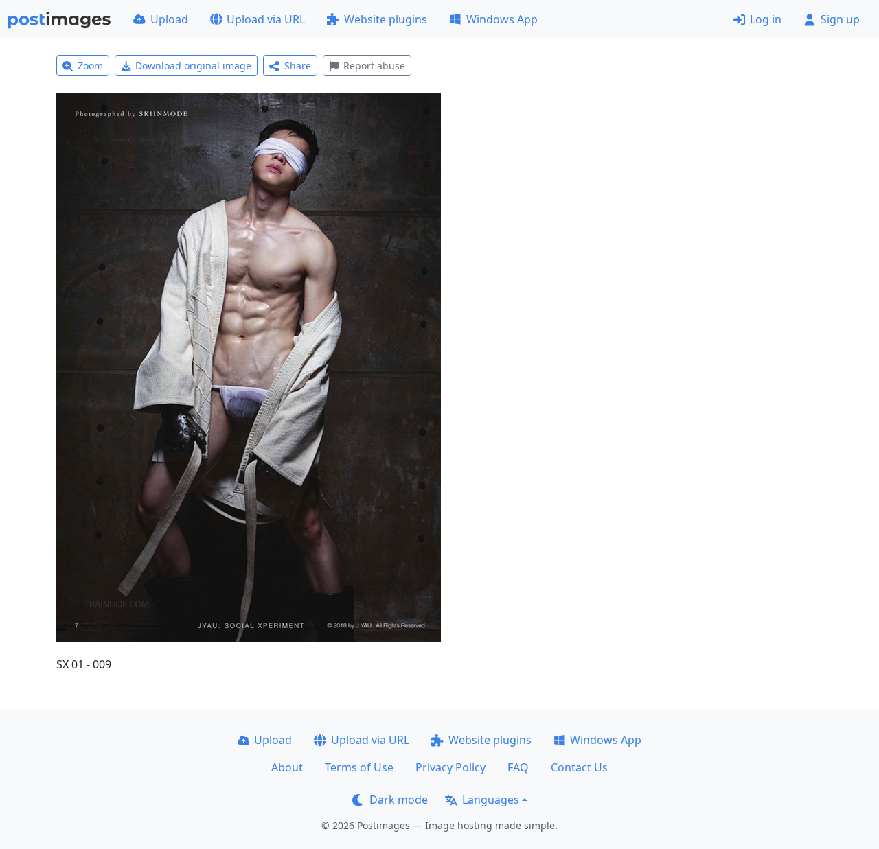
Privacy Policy (450, 767)
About (287, 767)
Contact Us (579, 767)
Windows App (502, 19)
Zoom (90, 65)
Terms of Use (359, 767)
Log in (765, 19)
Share (297, 65)
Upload (169, 19)
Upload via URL (266, 19)
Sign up (840, 19)
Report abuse (374, 65)
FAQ (518, 767)
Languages (490, 799)
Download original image (193, 65)
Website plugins (385, 19)
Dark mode (398, 799)
